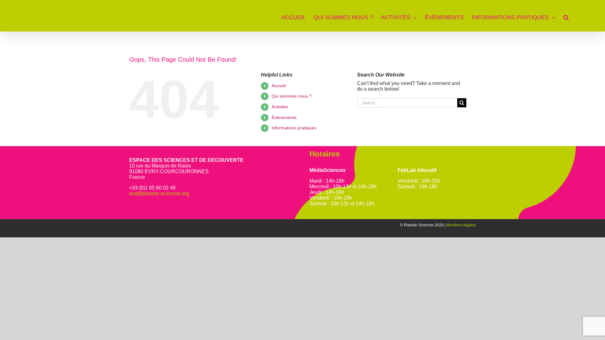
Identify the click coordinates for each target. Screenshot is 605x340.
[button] (566, 15)
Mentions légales (461, 225)
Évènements (284, 117)
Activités (280, 106)
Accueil (279, 85)
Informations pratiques (294, 127)
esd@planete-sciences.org (159, 193)
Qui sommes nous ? (292, 96)
